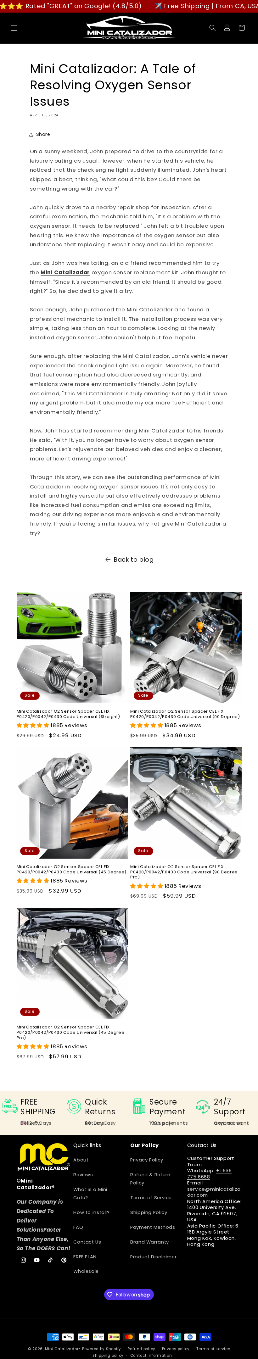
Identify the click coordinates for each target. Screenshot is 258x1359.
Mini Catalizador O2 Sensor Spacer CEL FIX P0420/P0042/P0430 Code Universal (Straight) (68, 714)
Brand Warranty (149, 1242)
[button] (14, 27)
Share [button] (43, 134)
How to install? (91, 1212)
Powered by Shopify (101, 1348)
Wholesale (86, 1271)
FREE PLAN (85, 1257)
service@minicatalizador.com (214, 1192)
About (80, 1160)
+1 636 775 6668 (209, 1173)
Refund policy (142, 1348)
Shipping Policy (148, 1212)
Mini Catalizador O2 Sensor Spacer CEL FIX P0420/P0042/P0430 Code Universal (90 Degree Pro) (184, 872)
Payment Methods (152, 1227)
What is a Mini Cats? (90, 1193)
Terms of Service (151, 1198)
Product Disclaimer (153, 1257)
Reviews (83, 1175)
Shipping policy (108, 1355)
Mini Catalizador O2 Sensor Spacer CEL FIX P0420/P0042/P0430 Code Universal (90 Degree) (185, 714)
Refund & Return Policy (150, 1179)
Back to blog (134, 559)
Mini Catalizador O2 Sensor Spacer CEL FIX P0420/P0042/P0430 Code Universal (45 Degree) (71, 869)
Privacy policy (176, 1348)
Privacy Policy (146, 1160)
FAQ (78, 1227)
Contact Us (87, 1242)
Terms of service (213, 1348)
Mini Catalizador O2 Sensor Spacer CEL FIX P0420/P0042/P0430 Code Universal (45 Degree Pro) (71, 1033)
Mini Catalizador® (63, 1348)
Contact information (151, 1355)
